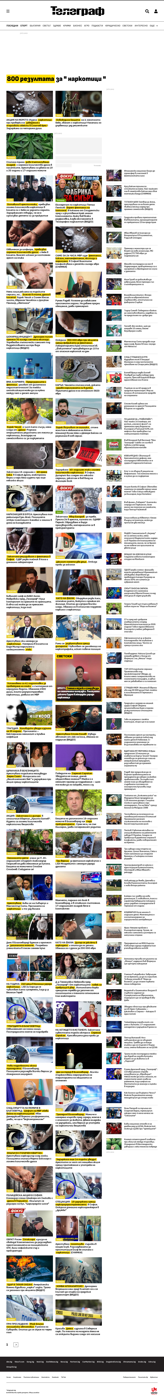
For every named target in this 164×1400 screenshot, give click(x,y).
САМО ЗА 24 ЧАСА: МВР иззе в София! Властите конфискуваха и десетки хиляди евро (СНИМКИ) (78, 261)
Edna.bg (152, 1362)
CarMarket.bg (88, 1362)
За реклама (17, 1377)
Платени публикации (31, 1377)
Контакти (46, 1377)
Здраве (57, 26)
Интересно (141, 26)
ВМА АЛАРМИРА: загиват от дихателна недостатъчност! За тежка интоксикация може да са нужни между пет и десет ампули (26, 387)
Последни (12, 26)
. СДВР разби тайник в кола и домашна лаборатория (28, 559)
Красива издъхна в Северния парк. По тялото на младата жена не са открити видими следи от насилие (77, 1331)
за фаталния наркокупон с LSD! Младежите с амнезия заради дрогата (78, 864)
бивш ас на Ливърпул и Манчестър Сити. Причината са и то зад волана (27, 906)
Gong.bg (30, 1362)
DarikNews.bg (52, 1362)
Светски (127, 26)
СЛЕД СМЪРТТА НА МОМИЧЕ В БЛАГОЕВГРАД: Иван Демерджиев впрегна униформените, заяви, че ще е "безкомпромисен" (27, 1114)
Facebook (55, 1377)
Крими (67, 26)
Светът (47, 26)
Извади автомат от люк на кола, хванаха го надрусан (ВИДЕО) (76, 737)
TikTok (63, 1377)
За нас (8, 1377)
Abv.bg (9, 1362)
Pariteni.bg (75, 1362)
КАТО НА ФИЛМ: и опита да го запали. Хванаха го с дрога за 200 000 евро (76, 945)
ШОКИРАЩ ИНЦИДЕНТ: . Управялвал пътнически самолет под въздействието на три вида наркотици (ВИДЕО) (29, 342)
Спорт (23, 26)
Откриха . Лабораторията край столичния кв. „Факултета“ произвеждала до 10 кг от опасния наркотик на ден (77, 346)
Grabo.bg (142, 1362)
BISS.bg (100, 1362)
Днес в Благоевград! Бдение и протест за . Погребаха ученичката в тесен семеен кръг (29, 945)
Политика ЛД (143, 1377)
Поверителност (129, 1377)
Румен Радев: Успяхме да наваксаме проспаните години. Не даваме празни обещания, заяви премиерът (77, 303)
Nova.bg (64, 1362)
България (35, 26)
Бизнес (77, 26)
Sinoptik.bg (11, 1367)
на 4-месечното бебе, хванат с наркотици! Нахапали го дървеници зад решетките (78, 123)
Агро (86, 26)
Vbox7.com (19, 1362)
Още (152, 26)
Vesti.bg (40, 1362)
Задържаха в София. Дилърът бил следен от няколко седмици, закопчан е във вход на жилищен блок (77, 475)
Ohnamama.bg (129, 1362)
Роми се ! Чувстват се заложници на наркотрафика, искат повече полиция (78, 646)
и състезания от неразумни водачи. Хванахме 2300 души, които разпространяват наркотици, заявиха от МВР (29, 689)
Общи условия (34, 1392)
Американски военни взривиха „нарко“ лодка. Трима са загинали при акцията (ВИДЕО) (28, 1287)
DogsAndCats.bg (113, 1362)
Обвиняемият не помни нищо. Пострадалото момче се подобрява (27, 1029)
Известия (154, 1377)
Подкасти (97, 26)
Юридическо (112, 26)
